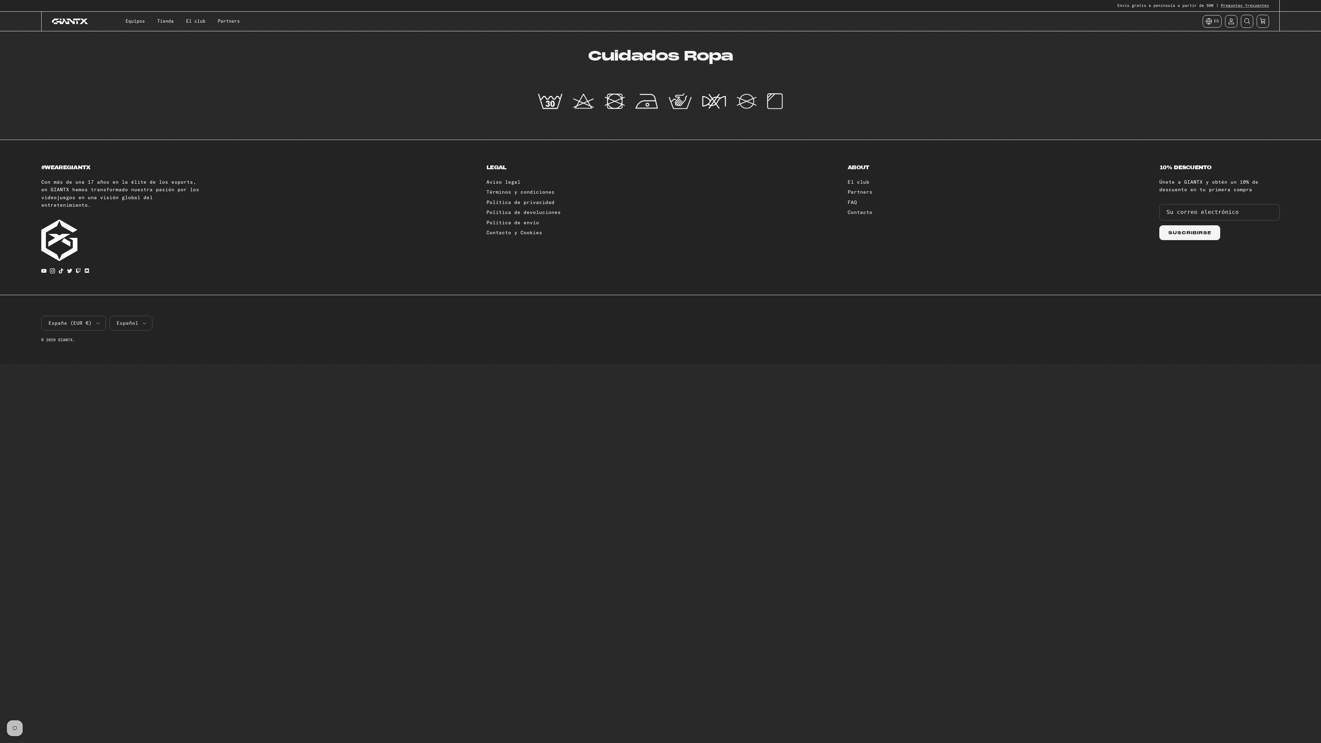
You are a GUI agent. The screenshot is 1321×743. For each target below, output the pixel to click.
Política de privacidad (520, 202)
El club (195, 21)
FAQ (852, 202)
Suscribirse (1189, 233)
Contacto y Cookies (514, 232)
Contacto (860, 212)
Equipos (135, 21)
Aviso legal (503, 182)
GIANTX (65, 339)
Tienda (165, 21)
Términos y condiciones (520, 192)
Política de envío (512, 222)
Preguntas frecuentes (1245, 5)
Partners (229, 21)
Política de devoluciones (523, 212)
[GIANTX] (70, 21)
